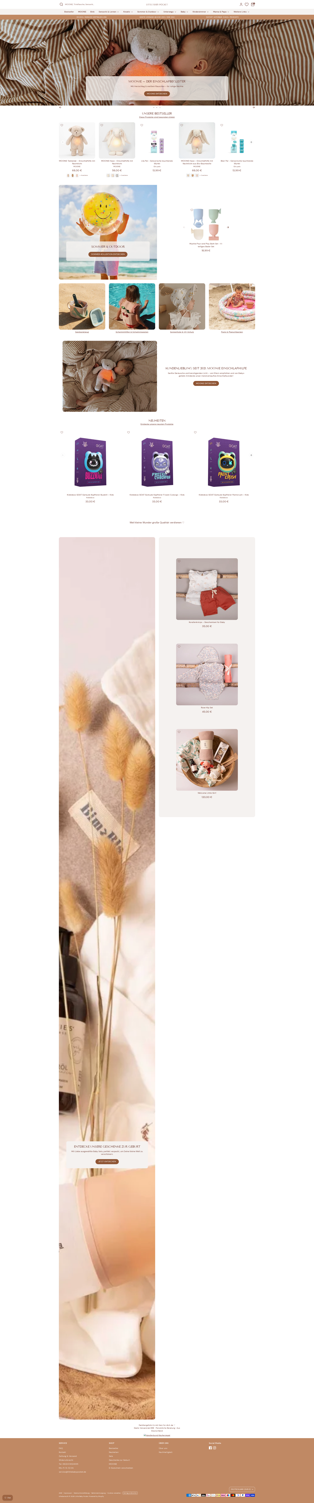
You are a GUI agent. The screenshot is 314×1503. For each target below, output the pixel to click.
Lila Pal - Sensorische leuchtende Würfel (157, 162)
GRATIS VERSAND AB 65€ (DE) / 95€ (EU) (157, 17)
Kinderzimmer (200, 11)
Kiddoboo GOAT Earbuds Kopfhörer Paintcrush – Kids (224, 495)
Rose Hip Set (207, 707)
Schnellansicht (77, 154)
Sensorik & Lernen (108, 11)
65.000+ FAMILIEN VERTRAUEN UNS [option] (92, 17)
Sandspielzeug (82, 332)
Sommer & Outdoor (147, 11)
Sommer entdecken (157, 93)
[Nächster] (253, 107)
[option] (157, 17)
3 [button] (160, 107)
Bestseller (69, 11)
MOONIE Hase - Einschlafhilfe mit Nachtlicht (117, 162)
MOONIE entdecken (206, 383)
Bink (92, 11)
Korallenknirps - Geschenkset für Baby (207, 622)
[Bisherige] (60, 107)
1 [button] (153, 107)
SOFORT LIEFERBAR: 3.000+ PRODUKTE (222, 17)
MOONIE (82, 11)
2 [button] (156, 107)
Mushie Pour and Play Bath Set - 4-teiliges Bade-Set (206, 245)
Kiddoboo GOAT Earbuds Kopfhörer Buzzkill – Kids (90, 495)
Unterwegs (169, 11)
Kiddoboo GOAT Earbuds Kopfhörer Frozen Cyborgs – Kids (157, 495)
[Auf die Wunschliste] (62, 125)
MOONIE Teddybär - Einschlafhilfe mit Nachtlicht (77, 162)
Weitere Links (240, 11)
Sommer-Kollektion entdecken (108, 254)
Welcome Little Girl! (207, 793)
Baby (183, 11)
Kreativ (127, 11)
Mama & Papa (220, 11)
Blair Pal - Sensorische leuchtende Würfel (237, 162)
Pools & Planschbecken (232, 332)
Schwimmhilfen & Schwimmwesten (132, 332)
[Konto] (241, 4)
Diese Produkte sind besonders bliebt (157, 117)
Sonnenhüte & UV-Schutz (182, 332)
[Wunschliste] (246, 4)
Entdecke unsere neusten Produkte (157, 424)
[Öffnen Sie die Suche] (61, 4)
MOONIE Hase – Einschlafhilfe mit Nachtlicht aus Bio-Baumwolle (197, 162)
